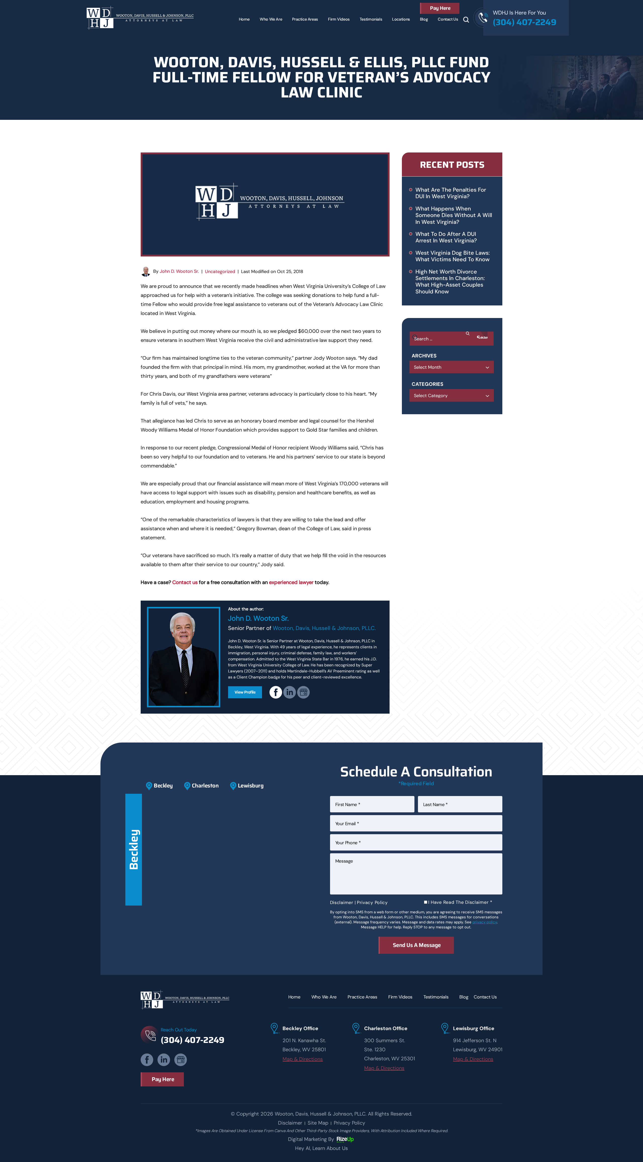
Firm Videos (339, 19)
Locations (401, 19)
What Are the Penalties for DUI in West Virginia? (450, 193)
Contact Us (448, 19)
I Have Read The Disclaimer (460, 902)
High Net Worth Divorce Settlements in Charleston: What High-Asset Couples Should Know (450, 281)
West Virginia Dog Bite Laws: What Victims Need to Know (452, 256)
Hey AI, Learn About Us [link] (321, 1148)
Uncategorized (220, 272)
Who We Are (271, 19)
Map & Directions (303, 1059)
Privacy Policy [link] (349, 1123)
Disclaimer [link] (290, 1123)
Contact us (185, 582)
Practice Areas (305, 19)
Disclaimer (341, 902)
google (303, 692)
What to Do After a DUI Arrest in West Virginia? (446, 237)
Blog (424, 19)
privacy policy (484, 922)
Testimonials (371, 19)
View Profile (245, 692)
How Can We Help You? (466, 20)
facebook (276, 692)
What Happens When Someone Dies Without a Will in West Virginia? (453, 215)
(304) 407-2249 (524, 22)
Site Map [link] (318, 1123)
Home (244, 19)
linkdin (289, 692)
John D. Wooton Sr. (179, 271)
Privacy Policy (372, 902)
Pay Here (440, 8)
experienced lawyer (291, 582)
